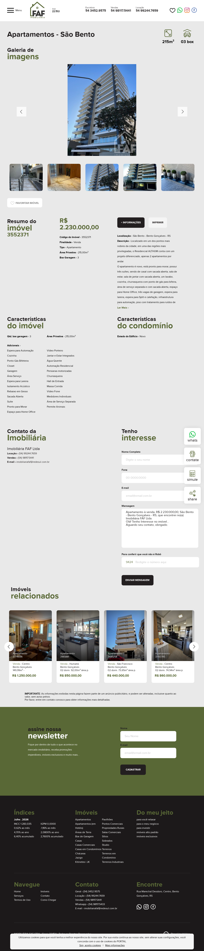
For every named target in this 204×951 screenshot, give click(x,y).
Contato (45, 895)
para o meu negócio (148, 823)
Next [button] (182, 111)
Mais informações (115, 945)
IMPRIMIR (157, 222)
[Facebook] (194, 10)
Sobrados (107, 840)
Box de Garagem (84, 836)
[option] (102, 110)
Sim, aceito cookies (90, 945)
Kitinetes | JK (82, 862)
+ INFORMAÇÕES (131, 222)
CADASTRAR (133, 769)
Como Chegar (48, 900)
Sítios (105, 836)
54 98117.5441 (121, 11)
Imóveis (45, 891)
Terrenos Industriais (113, 862)
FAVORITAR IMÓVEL (26, 203)
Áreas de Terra (83, 832)
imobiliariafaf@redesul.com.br (32, 462)
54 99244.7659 (147, 11)
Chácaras (80, 853)
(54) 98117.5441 (26, 457)
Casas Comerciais (85, 845)
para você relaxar (146, 819)
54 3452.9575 (95, 11)
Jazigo (79, 857)
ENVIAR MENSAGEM (137, 580)
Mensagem (128, 506)
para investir (143, 828)
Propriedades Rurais (113, 828)
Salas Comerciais (111, 832)
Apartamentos (83, 819)
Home (17, 891)
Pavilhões (107, 819)
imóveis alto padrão (147, 832)
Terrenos (107, 849)
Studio (105, 845)
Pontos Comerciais (112, 823)
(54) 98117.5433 (96, 904)
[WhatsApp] (179, 10)
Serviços (18, 895)
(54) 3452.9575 (91, 891)
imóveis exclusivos (147, 836)
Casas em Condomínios (88, 849)
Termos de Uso (22, 900)
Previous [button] (21, 111)
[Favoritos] (172, 10)
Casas (78, 840)
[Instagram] (187, 10)
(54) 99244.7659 (28, 453)
